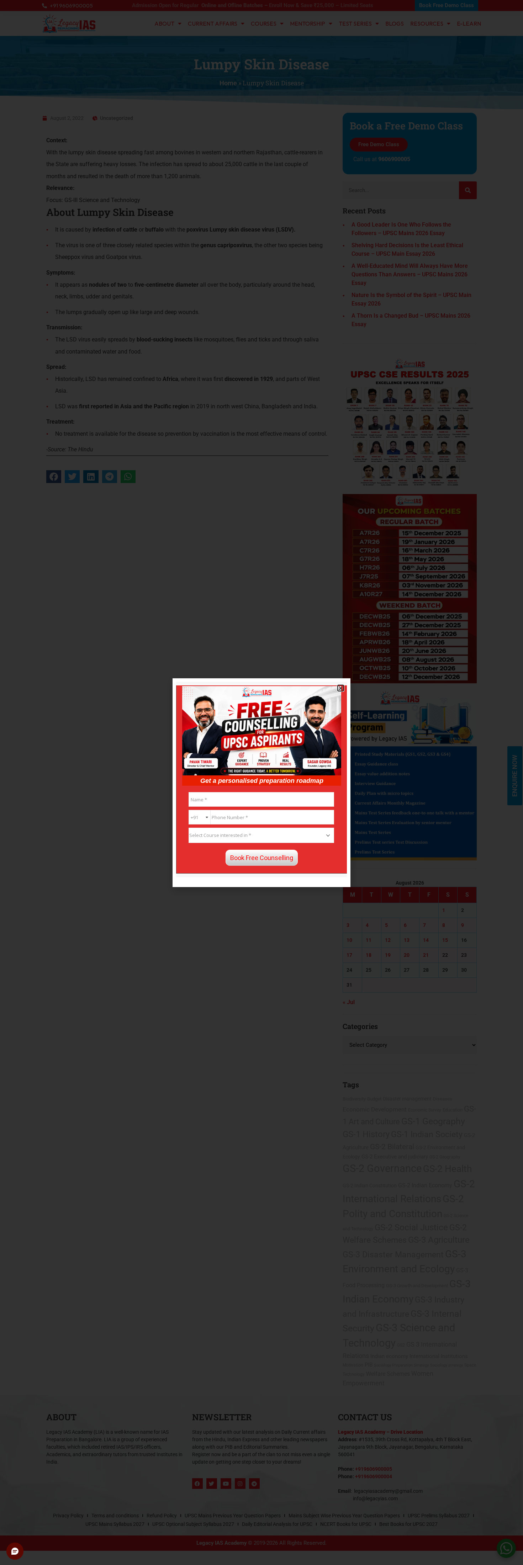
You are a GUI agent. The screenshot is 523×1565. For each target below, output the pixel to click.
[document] (261, 782)
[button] (340, 688)
